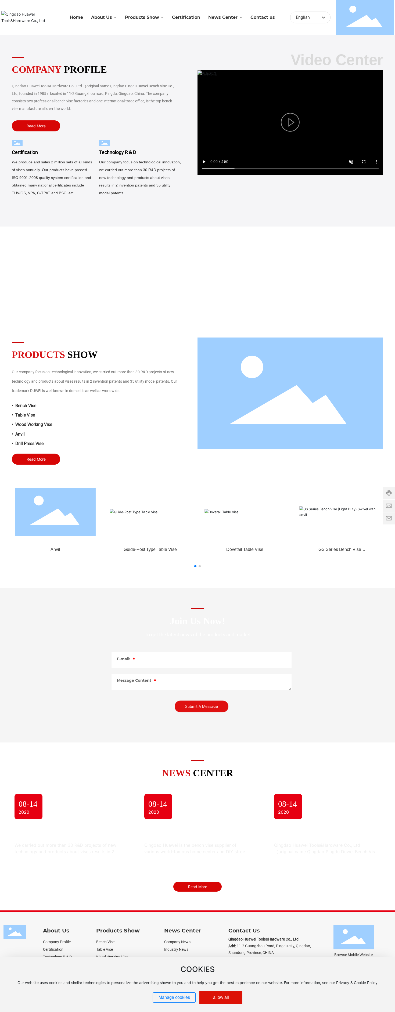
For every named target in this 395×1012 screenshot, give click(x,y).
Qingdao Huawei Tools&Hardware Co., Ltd (319, 832)
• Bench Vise (24, 405)
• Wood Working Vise (32, 424)
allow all (221, 997)
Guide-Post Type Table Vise (150, 549)
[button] (195, 566)
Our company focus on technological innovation (65, 832)
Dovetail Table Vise (244, 549)
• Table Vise (23, 415)
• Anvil (18, 434)
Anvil (55, 549)
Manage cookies (174, 997)
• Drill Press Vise (28, 443)
